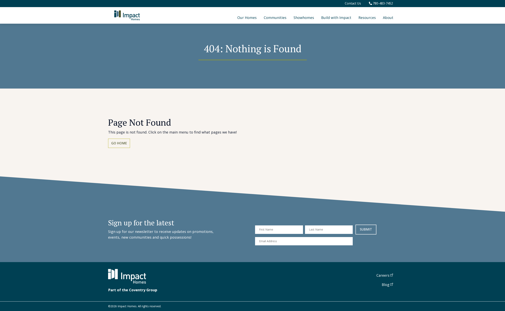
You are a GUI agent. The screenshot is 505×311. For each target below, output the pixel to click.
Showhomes (304, 17)
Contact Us (353, 3)
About (388, 17)
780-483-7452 (382, 3)
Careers (382, 275)
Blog (385, 284)
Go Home (119, 143)
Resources (367, 17)
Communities (275, 17)
